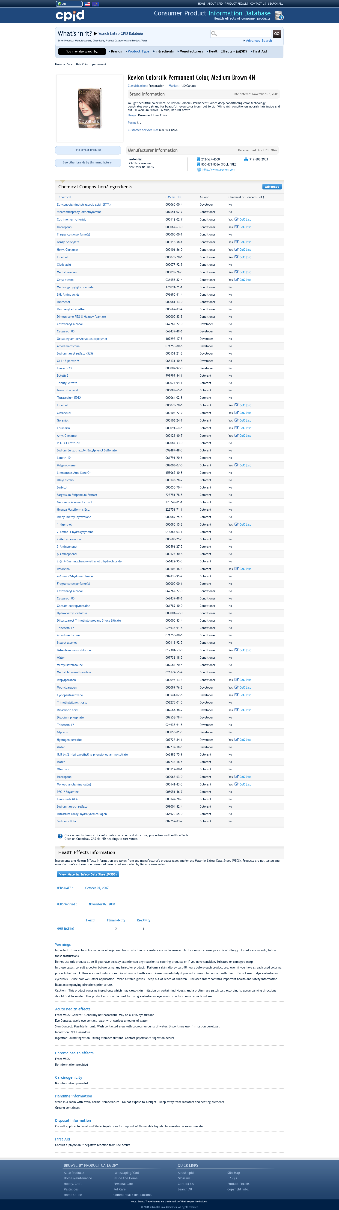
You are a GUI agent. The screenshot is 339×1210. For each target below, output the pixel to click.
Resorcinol (64, 569)
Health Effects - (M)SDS (228, 51)
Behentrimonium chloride (74, 650)
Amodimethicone (68, 346)
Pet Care (119, 1189)
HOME (201, 3)
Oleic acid (63, 769)
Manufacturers (191, 51)
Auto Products (74, 1173)
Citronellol (64, 413)
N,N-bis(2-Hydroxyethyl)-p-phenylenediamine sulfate (92, 754)
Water (61, 657)
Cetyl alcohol (65, 280)
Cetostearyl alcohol (70, 324)
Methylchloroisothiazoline (74, 672)
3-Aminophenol (67, 546)
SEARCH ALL (275, 3)
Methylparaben (67, 272)
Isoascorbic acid (67, 390)
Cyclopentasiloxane (70, 695)
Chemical (65, 197)
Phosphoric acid (67, 710)
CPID (70, 15)
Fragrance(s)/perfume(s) (73, 234)
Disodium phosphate (70, 717)
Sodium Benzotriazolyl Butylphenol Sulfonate (87, 450)
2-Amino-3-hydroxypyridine (75, 532)
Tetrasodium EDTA (69, 397)
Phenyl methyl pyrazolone (74, 517)
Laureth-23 (64, 368)
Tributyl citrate (67, 383)
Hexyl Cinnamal (67, 249)
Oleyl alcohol (65, 480)
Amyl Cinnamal (67, 435)
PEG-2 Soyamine (68, 792)
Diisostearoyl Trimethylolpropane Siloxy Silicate (89, 620)
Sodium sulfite (66, 821)
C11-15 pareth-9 (68, 361)
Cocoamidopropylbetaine (73, 606)
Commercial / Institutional (132, 1195)
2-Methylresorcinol (69, 539)
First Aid (260, 51)
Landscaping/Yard (126, 1173)
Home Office (73, 1195)
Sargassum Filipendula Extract (77, 495)
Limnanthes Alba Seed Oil (74, 472)
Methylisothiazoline (70, 665)
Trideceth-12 (65, 628)
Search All (185, 1189)
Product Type (138, 51)
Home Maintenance (78, 1178)
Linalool (62, 257)
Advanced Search (259, 40)
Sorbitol (62, 487)
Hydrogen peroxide (69, 740)
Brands (116, 51)
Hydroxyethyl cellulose (72, 613)
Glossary (184, 1178)
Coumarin (63, 428)
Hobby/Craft (73, 1184)
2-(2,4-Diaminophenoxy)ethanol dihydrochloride (89, 561)
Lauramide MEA (67, 799)
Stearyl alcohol (67, 642)
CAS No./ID (173, 197)
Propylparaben (66, 680)
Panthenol (63, 302)
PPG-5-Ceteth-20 (68, 443)
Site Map (233, 1173)
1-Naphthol (64, 524)
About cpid (186, 1173)
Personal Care (123, 1184)
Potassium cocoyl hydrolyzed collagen (82, 814)
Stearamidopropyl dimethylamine (79, 212)
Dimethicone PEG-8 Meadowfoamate (81, 316)
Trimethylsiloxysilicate (72, 702)
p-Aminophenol (67, 554)
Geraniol (62, 420)
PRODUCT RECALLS (236, 3)
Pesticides (71, 1189)
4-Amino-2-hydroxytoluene (75, 576)
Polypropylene (66, 465)
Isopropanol (64, 227)
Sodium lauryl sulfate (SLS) (75, 353)
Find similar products (88, 149)
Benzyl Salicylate (68, 242)
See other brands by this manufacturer (88, 162)
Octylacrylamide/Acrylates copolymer (82, 338)
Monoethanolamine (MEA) (74, 784)
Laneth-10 (64, 458)
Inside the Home (125, 1178)
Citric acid (64, 264)
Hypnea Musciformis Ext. (73, 509)
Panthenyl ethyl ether (71, 309)
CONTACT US (258, 3)
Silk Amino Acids (68, 294)
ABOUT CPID (215, 3)
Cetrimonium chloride (71, 219)
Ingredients (164, 51)
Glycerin (62, 732)
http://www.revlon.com (218, 169)
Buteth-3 (62, 375)
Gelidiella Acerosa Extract (74, 502)
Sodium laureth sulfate (72, 806)
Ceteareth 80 (65, 331)
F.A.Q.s (232, 1178)
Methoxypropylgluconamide (75, 287)
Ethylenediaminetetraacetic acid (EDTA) (84, 204)
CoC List (245, 219)
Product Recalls (238, 1184)
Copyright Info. (238, 1189)
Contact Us (186, 1184)
